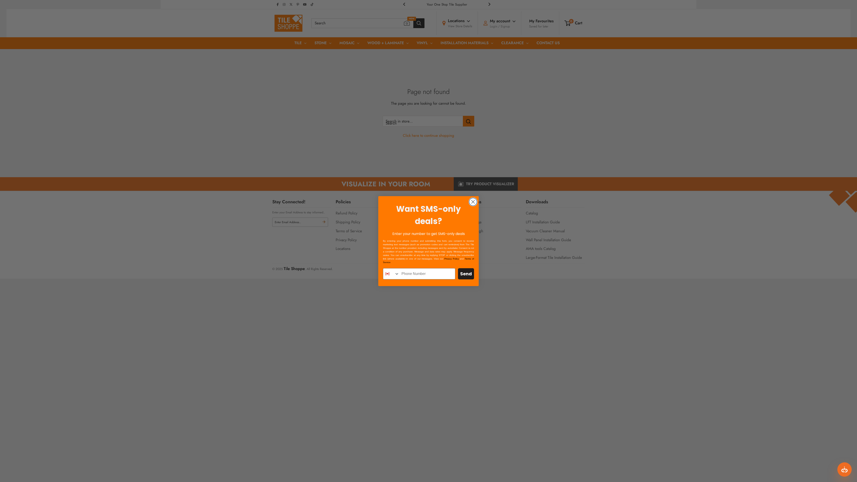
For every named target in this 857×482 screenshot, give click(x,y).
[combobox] (391, 273)
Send (466, 274)
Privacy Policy (451, 259)
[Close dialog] (473, 202)
